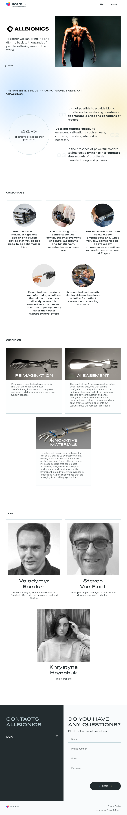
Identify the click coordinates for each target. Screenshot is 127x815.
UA (102, 4)
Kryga (109, 810)
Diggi (117, 810)
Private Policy (114, 806)
